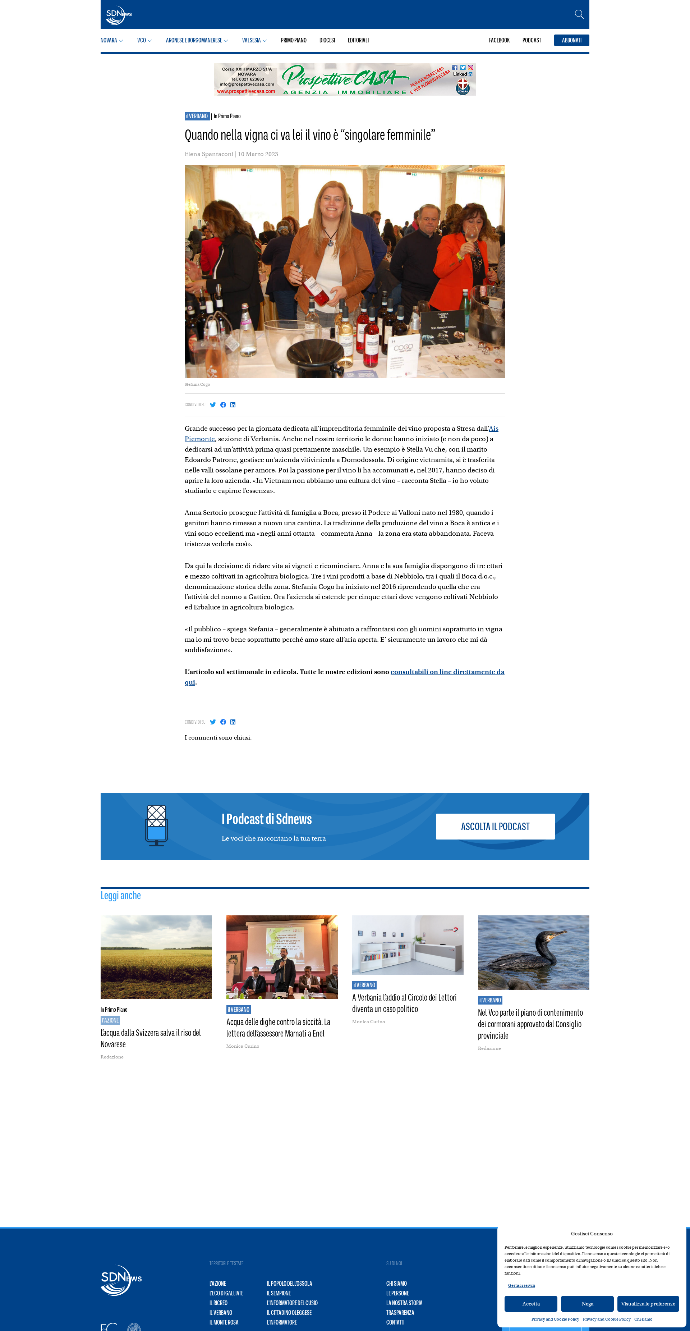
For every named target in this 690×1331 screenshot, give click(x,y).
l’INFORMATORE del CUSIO (292, 1303)
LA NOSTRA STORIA (404, 1303)
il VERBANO (197, 116)
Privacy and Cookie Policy (555, 1319)
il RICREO (218, 1303)
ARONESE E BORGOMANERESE (194, 40)
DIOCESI (327, 40)
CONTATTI (395, 1322)
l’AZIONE (218, 1283)
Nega (587, 1303)
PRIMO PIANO (294, 40)
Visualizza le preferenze (648, 1303)
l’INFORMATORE (282, 1322)
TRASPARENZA (400, 1312)
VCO (141, 40)
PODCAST (532, 40)
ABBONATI (571, 40)
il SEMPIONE (279, 1293)
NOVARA (109, 40)
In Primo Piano (227, 116)
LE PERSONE (397, 1293)
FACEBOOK (499, 40)
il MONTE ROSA (224, 1322)
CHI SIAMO (396, 1283)
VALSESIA (251, 40)
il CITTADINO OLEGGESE (289, 1312)
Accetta (531, 1303)
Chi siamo (643, 1319)
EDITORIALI (358, 40)
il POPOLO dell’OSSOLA (289, 1283)
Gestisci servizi (521, 1285)
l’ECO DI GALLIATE (226, 1293)
